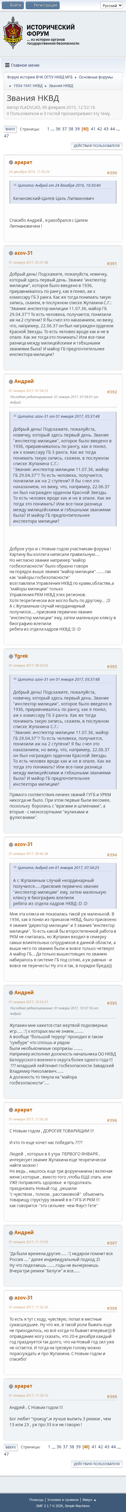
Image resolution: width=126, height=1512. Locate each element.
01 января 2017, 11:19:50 (28, 1241)
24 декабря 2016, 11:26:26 (29, 171)
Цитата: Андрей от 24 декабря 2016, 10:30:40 (59, 185)
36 (58, 129)
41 (93, 129)
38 (71, 129)
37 (64, 129)
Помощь (36, 1499)
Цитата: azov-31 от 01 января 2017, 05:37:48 (59, 416)
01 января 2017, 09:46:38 (28, 853)
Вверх (11, 1447)
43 (106, 129)
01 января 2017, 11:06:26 (28, 1119)
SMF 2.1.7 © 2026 (49, 1506)
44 (112, 129)
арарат (23, 162)
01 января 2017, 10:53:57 (28, 1001)
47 (6, 136)
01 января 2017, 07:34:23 (28, 390)
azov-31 (23, 252)
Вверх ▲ (90, 1499)
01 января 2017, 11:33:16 (28, 1395)
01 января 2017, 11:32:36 (28, 1307)
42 (99, 129)
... (53, 129)
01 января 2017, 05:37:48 (28, 262)
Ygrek (21, 655)
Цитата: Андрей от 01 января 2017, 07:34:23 (58, 867)
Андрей (24, 381)
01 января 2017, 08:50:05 (28, 665)
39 (77, 129)
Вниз (10, 129)
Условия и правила (63, 1499)
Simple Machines (77, 1506)
